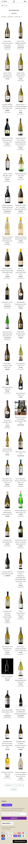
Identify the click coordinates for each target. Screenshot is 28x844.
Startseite (3, 16)
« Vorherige (7, 785)
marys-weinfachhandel (10, 827)
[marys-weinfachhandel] (14, 1)
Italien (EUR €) (6, 823)
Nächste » (14, 789)
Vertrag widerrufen (19, 841)
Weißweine (10, 16)
